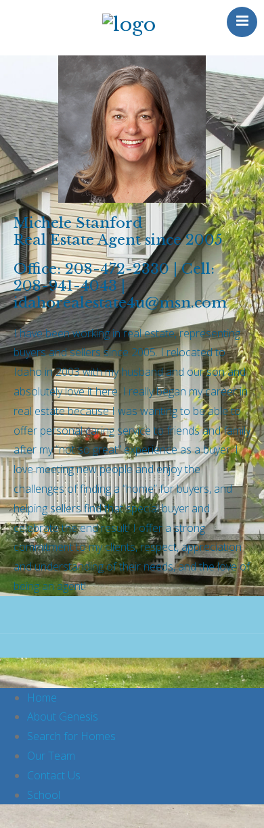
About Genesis (62, 716)
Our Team (51, 755)
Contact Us (54, 775)
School (43, 794)
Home (42, 697)
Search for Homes (71, 736)
